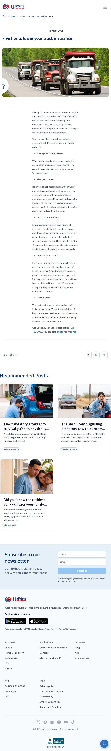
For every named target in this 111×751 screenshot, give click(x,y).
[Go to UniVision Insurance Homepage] (13, 7)
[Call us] (104, 744)
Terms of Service (65, 629)
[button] (88, 355)
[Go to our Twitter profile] (38, 722)
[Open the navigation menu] (105, 7)
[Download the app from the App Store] (38, 621)
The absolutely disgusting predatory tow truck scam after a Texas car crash (81, 428)
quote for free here (67, 331)
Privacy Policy (50, 629)
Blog (13, 16)
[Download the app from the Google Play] (15, 621)
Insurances (10, 642)
